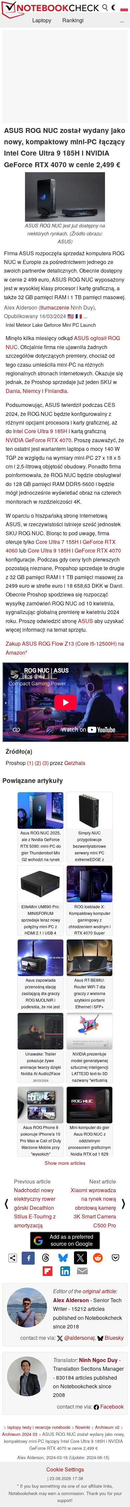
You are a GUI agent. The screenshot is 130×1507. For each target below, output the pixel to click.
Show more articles (65, 1163)
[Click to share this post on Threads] (45, 1258)
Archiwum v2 (107, 1427)
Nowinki (82, 1427)
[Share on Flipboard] (47, 1271)
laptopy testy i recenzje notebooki (38, 1427)
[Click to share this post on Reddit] (98, 1257)
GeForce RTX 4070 (98, 550)
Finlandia (56, 391)
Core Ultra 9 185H (49, 550)
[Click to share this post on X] (80, 1257)
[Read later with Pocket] (115, 1257)
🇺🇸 (70, 316)
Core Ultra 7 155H (57, 542)
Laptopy (41, 20)
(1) (30, 763)
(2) (38, 763)
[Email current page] (82, 1271)
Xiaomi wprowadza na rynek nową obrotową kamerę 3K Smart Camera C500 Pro (93, 1207)
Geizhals (74, 763)
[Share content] (12, 1258)
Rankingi (73, 20)
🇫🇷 (78, 316)
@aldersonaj (79, 1337)
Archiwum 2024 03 (19, 1434)
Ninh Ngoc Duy (98, 1360)
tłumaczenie (54, 307)
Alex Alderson (71, 1300)
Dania (13, 391)
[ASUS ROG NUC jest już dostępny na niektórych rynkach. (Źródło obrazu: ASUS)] (65, 197)
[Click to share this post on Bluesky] (63, 1258)
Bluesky (113, 1337)
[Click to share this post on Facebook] (28, 1258)
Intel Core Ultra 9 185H (40, 431)
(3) (45, 763)
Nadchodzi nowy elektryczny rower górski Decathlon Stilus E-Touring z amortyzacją (35, 1207)
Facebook (111, 1406)
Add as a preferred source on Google (71, 1240)
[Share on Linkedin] (65, 1271)
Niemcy (32, 391)
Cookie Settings (65, 1469)
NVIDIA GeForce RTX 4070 (38, 440)
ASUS (85, 621)
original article (99, 1291)
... (122, 20)
